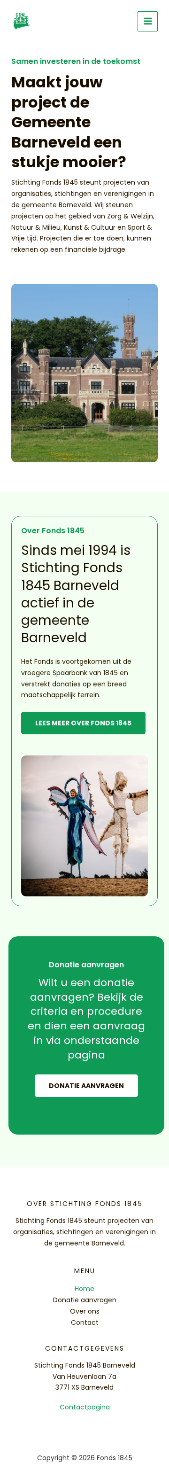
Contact (85, 1322)
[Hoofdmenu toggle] (148, 21)
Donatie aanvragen (84, 1300)
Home (84, 1288)
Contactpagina (85, 1407)
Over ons (85, 1311)
